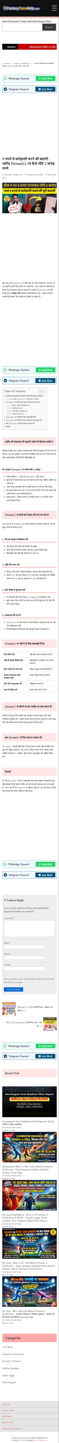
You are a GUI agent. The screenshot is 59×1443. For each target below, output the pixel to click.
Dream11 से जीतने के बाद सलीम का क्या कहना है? (24, 420)
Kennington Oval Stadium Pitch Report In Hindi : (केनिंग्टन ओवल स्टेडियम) (28, 1123)
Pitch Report (9, 1382)
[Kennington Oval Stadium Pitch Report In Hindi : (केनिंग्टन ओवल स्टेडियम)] (29, 1102)
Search (49, 27)
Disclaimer (7, 1416)
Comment (9, 918)
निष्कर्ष (8, 426)
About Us (6, 1404)
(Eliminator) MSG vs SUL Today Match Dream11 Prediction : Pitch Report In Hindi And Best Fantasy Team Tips (27, 1169)
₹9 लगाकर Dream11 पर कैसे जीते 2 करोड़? (24, 399)
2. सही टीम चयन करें (16, 408)
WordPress (22, 1440)
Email (7, 953)
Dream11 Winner (11, 1361)
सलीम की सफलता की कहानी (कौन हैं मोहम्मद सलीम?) (25, 395)
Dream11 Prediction (14, 174)
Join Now (47, 78)
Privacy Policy (8, 1410)
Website (7, 964)
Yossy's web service (40, 1440)
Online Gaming (10, 1368)
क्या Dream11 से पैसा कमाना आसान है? (20, 423)
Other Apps (8, 1375)
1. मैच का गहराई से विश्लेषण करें (19, 405)
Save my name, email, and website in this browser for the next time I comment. (29, 980)
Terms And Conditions (12, 1428)
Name (7, 942)
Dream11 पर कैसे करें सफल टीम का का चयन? (23, 402)
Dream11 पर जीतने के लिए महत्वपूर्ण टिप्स (21, 416)
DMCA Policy (8, 1422)
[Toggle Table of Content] (40, 391)
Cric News (7, 1346)
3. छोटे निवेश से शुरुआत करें (18, 411)
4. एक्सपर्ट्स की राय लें (17, 414)
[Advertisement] (29, 125)
